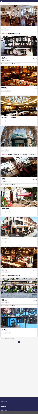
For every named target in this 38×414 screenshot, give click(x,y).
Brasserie (7, 30)
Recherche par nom (4, 409)
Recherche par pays (4, 410)
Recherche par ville (4, 407)
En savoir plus (11, 412)
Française (3, 30)
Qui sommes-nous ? (4, 401)
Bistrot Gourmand (4, 181)
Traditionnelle (8, 60)
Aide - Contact (3, 404)
